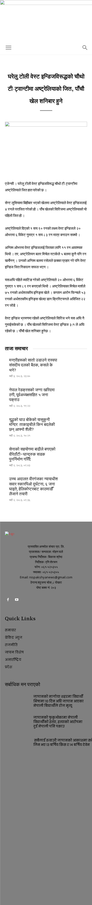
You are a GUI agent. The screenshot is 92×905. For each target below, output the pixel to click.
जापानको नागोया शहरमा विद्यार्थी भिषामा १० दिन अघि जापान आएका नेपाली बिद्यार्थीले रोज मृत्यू (58, 701)
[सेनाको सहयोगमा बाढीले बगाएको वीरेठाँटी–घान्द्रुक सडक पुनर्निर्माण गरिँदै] (75, 454)
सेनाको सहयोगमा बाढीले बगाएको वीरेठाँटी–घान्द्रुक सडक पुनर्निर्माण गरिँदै (32, 454)
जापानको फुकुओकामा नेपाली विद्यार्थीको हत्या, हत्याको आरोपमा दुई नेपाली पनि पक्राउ (57, 722)
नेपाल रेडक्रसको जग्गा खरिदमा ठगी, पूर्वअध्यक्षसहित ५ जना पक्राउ (32, 394)
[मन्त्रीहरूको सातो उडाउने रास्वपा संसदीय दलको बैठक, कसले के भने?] (75, 365)
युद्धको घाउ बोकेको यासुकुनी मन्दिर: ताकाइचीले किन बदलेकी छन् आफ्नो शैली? (32, 424)
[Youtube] (16, 600)
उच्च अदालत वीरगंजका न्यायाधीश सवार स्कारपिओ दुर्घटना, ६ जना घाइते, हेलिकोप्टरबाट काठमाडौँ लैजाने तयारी (33, 486)
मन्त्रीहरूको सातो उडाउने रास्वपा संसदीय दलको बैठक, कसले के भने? (33, 365)
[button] (8, 47)
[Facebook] (8, 600)
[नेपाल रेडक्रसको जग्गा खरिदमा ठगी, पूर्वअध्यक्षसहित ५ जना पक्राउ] (75, 394)
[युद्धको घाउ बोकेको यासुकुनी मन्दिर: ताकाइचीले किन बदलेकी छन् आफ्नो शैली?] (75, 424)
